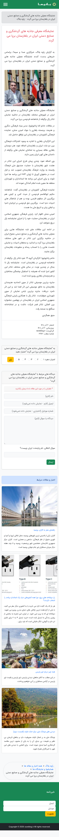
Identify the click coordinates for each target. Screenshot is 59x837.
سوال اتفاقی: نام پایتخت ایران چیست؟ (37, 448)
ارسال (50, 462)
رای (10, 359)
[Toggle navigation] (5, 4)
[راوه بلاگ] (47, 4)
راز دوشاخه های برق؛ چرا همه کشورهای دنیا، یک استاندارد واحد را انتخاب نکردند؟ (29, 599)
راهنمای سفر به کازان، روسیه (44, 530)
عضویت (50, 813)
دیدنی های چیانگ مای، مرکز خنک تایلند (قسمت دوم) (34, 731)
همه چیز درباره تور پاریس (45, 671)
